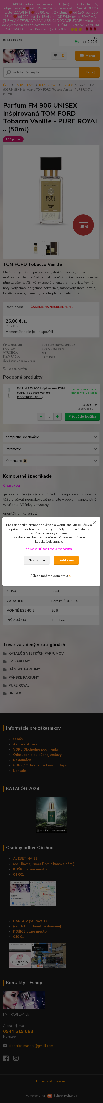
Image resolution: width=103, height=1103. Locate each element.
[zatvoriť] (95, 522)
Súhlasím (66, 560)
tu (70, 576)
